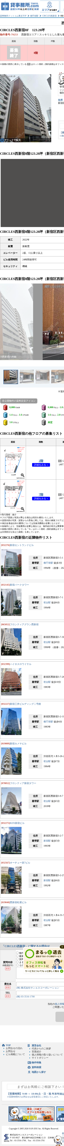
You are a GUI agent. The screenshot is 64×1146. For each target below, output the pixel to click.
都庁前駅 (34, 16)
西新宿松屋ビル (18, 902)
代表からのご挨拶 (41, 1048)
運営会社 (36, 1045)
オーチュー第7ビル (20, 862)
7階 (41, 494)
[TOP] (20, 6)
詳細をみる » (41, 465)
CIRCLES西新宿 (49, 16)
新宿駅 (47, 841)
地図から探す (39, 1072)
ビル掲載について (15, 1054)
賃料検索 (36, 1067)
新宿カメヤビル (18, 743)
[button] (4, 322)
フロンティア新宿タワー (23, 783)
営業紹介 (36, 1051)
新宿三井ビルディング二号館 (25, 704)
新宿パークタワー (19, 585)
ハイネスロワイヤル (20, 664)
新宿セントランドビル (22, 545)
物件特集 (36, 1062)
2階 (41, 461)
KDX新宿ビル (17, 823)
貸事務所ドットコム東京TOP (13, 16)
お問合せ (10, 1051)
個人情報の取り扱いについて (47, 1054)
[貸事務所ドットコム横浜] (32, 1121)
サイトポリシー (40, 1057)
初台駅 (47, 602)
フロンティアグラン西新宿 (24, 624)
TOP (8, 1045)
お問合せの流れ (14, 1048)
